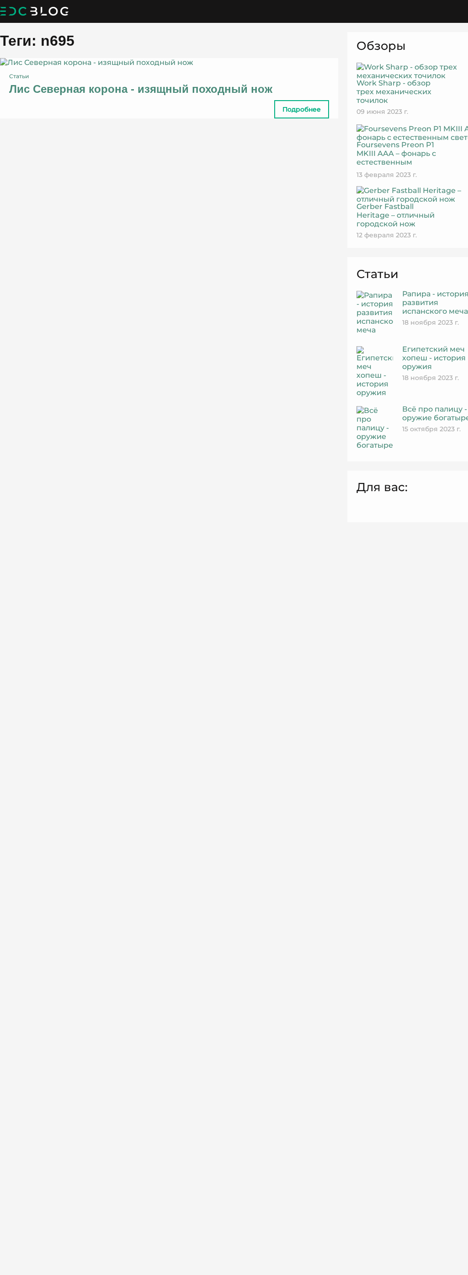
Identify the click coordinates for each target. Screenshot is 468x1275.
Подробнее (301, 109)
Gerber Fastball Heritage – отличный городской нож (395, 215)
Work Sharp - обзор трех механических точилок (393, 92)
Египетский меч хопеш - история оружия (434, 358)
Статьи (19, 76)
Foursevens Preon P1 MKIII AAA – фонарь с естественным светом (396, 157)
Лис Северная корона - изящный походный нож (140, 89)
